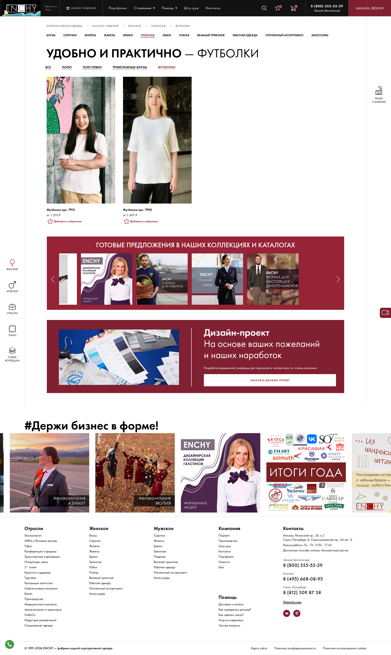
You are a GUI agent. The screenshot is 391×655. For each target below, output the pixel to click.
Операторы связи (36, 562)
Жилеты (90, 35)
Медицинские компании (40, 604)
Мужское (164, 528)
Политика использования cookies (345, 648)
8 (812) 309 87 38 (302, 592)
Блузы (50, 35)
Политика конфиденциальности (295, 648)
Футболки (166, 67)
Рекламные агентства (38, 583)
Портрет (224, 535)
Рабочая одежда (245, 35)
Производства (33, 599)
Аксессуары (319, 35)
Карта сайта (259, 648)
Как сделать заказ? (231, 615)
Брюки (128, 35)
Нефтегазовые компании (41, 588)
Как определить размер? (235, 609)
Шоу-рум (191, 8)
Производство (228, 541)
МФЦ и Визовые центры (40, 541)
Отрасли (33, 528)
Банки (28, 593)
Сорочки (70, 35)
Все (48, 67)
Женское (99, 528)
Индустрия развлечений (40, 620)
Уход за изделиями (231, 620)
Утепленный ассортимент (284, 35)
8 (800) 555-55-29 (327, 6)
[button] (53, 279)
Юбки (167, 35)
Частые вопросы (229, 625)
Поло (67, 67)
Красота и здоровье (37, 572)
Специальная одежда (38, 625)
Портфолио (118, 8)
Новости (224, 562)
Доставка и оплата (231, 604)
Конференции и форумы (40, 551)
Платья (184, 35)
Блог (221, 567)
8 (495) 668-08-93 (303, 579)
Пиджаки (160, 556)
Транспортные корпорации (42, 556)
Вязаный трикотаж (211, 35)
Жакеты (109, 35)
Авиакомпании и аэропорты (43, 609)
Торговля (30, 578)
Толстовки (92, 67)
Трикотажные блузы (130, 67)
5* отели (30, 567)
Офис (28, 546)
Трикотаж (148, 35)
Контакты (213, 8)
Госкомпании (32, 535)
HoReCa (29, 615)
